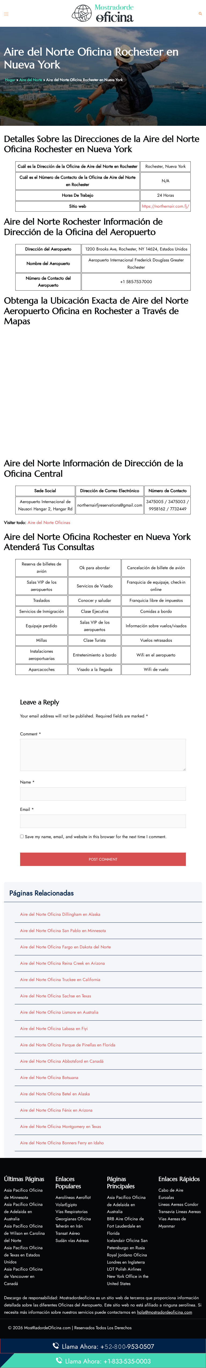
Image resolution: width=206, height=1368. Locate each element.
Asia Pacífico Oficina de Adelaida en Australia (23, 1211)
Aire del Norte (30, 79)
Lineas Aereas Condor (178, 1204)
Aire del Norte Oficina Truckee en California (60, 979)
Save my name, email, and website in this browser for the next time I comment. (96, 837)
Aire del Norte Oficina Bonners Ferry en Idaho (62, 1143)
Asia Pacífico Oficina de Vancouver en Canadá (23, 1276)
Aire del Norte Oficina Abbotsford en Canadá (62, 1061)
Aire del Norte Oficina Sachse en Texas (55, 996)
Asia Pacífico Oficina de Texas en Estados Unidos (23, 1255)
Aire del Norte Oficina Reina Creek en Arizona (62, 963)
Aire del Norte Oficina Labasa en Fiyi (54, 1028)
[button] (200, 14)
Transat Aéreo (68, 1233)
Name (27, 782)
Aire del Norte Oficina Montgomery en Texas (60, 1126)
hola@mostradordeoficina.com (164, 1312)
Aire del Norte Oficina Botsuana (49, 1077)
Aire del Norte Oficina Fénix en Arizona (56, 1110)
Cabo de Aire (171, 1190)
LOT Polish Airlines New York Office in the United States (127, 1276)
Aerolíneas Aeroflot (73, 1197)
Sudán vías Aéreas (72, 1240)
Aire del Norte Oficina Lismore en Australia (59, 1012)
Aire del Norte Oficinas (49, 522)
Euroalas (166, 1197)
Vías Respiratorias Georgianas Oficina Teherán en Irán (73, 1219)
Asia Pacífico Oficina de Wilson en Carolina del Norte (24, 1233)
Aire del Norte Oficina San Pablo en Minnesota (63, 931)
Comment (30, 734)
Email (27, 809)
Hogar (10, 79)
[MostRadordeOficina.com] (103, 13)
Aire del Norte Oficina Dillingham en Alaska (60, 914)
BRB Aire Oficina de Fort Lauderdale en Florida (125, 1226)
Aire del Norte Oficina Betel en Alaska (55, 1094)
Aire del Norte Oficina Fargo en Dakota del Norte (65, 947)
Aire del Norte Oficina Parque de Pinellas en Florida (67, 1045)
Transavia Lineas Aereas (180, 1212)
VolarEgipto (66, 1205)
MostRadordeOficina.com (47, 1328)
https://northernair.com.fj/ (165, 206)
